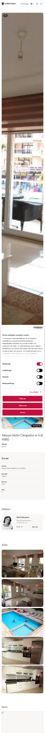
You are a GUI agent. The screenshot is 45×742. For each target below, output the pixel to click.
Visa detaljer (34, 392)
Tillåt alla (22, 399)
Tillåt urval (22, 405)
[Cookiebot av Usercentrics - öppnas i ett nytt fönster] (33, 327)
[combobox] (31, 4)
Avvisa (22, 412)
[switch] (40, 370)
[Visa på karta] (22, 721)
